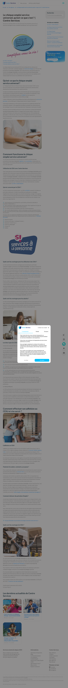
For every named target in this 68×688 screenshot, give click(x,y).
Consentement (25, 331)
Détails (37, 331)
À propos (46, 331)
